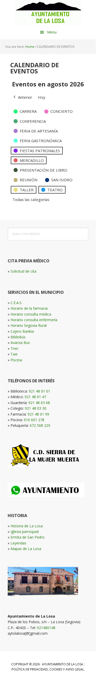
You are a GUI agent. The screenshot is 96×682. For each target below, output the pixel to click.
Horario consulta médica (30, 314)
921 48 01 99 (38, 414)
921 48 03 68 (39, 402)
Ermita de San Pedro (27, 537)
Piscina (16, 359)
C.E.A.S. (16, 302)
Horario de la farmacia (29, 308)
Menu (52, 32)
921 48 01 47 (35, 396)
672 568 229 (40, 425)
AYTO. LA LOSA (48, 13)
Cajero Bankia (22, 331)
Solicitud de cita (23, 271)
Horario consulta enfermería (33, 319)
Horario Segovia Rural (28, 325)
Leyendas (18, 543)
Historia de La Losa (26, 525)
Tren (14, 348)
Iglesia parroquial (24, 531)
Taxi (13, 354)
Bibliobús (18, 336)
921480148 (46, 627)
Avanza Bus (20, 342)
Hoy (41, 97)
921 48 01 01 (39, 391)
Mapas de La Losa (25, 548)
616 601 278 (34, 419)
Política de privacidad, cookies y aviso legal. (48, 669)
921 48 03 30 (35, 408)
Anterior (25, 97)
